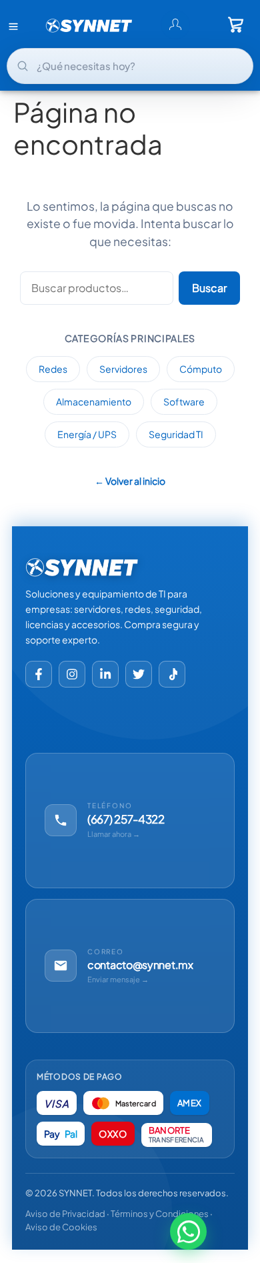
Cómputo (200, 369)
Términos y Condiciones (160, 1213)
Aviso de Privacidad (65, 1213)
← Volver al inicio (130, 481)
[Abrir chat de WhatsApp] (188, 1232)
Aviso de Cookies (61, 1227)
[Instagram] (72, 674)
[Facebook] (38, 674)
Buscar (209, 288)
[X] (138, 674)
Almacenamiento (93, 401)
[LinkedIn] (105, 674)
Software (184, 401)
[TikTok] (172, 674)
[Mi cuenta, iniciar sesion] (175, 25)
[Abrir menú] (13, 26)
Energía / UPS (87, 434)
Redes (53, 369)
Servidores (123, 369)
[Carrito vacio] (236, 24)
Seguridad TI (176, 434)
